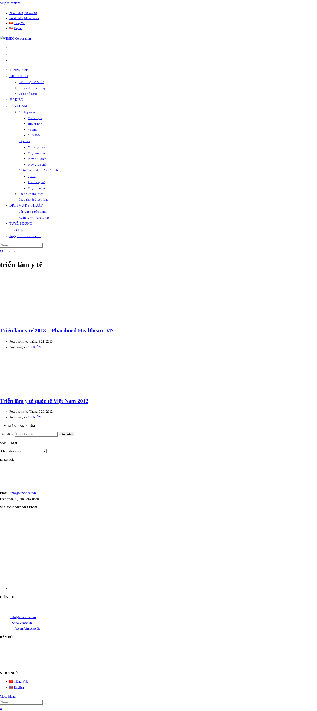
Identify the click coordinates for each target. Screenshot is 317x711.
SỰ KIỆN (34, 347)
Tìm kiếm (66, 434)
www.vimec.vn (22, 623)
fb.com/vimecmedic (27, 628)
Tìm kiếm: (7, 434)
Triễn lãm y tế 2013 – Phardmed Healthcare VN (57, 330)
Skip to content (10, 3)
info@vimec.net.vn (24, 18)
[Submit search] (45, 703)
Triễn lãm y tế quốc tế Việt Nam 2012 (44, 401)
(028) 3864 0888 (23, 13)
